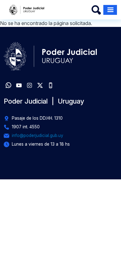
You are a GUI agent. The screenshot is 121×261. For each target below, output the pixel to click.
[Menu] (110, 10)
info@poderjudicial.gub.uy (37, 135)
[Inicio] (26, 10)
